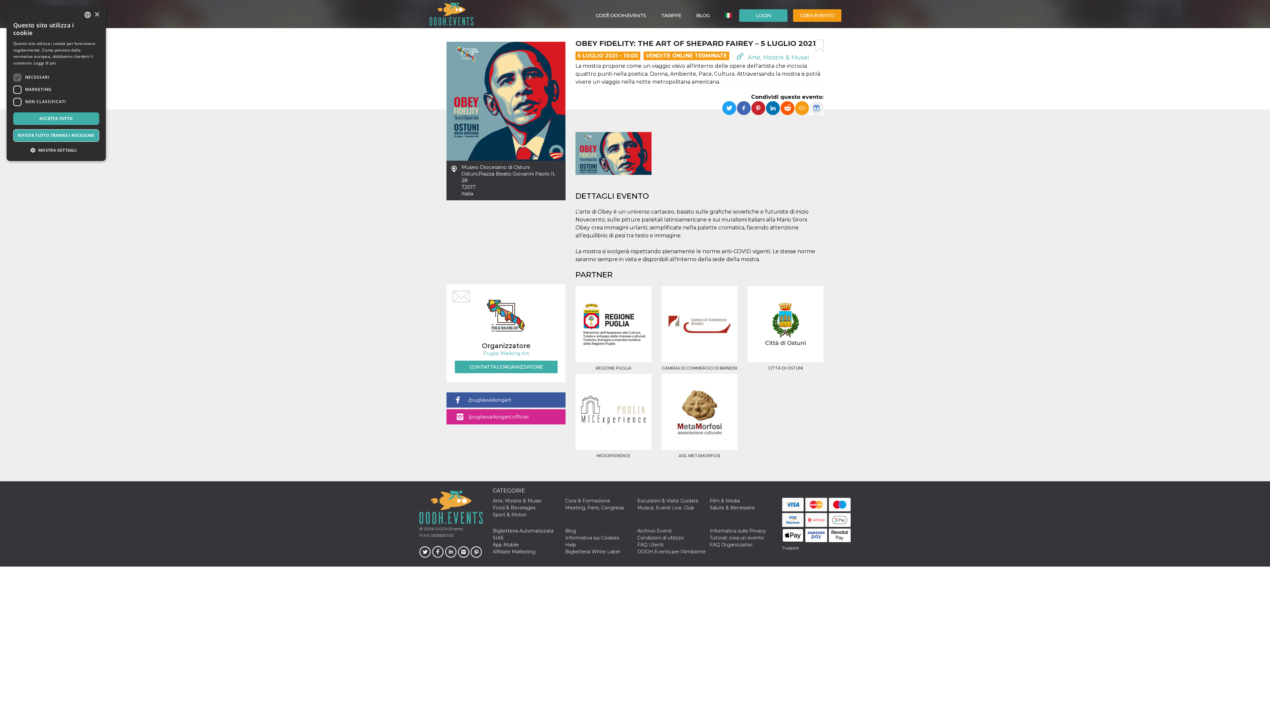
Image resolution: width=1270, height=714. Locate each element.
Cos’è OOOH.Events (621, 15)
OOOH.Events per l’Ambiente (671, 552)
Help (570, 545)
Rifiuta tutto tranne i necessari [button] (56, 135)
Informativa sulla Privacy (738, 531)
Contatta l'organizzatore (506, 367)
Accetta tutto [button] (56, 118)
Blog (703, 15)
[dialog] (56, 84)
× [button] (96, 14)
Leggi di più (45, 63)
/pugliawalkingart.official (498, 417)
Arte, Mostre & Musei (777, 57)
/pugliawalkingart (489, 400)
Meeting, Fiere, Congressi (594, 508)
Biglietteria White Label (592, 552)
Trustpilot (790, 548)
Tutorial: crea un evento (737, 538)
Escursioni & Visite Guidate (667, 501)
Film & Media (725, 501)
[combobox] (87, 15)
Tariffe (671, 15)
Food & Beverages (514, 508)
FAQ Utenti (650, 545)
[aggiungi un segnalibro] (820, 46)
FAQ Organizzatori (731, 545)
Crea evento (817, 15)
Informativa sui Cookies (592, 538)
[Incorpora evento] (802, 108)
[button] (56, 150)
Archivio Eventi (654, 531)
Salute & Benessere (732, 508)
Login (763, 15)
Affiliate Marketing (514, 552)
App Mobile (506, 545)
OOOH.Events (448, 528)
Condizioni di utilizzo (660, 538)
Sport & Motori (510, 515)
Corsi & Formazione (587, 501)
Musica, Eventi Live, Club (665, 508)
